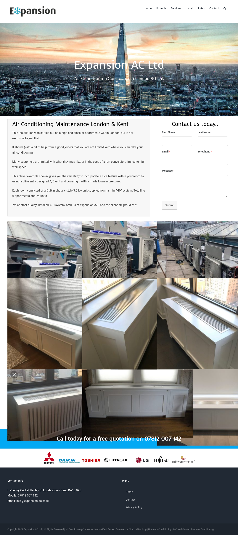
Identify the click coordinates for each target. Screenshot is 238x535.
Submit (169, 205)
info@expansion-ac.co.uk (32, 501)
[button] (224, 8)
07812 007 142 (28, 495)
